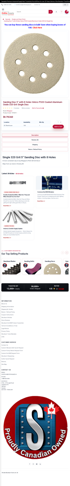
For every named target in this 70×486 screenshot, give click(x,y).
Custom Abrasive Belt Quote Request (12, 348)
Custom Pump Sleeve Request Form (12, 350)
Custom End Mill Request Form (10, 353)
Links (2, 337)
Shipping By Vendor (7, 309)
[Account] (56, 12)
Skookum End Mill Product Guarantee (12, 323)
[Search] (51, 12)
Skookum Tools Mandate (8, 334)
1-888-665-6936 (5, 378)
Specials (7, 19)
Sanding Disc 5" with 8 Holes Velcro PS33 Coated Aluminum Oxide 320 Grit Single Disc (28, 21)
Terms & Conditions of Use (9, 326)
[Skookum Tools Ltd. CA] (7, 13)
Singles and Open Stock (18, 19)
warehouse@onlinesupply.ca (9, 374)
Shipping (35, 144)
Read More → (7, 205)
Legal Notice (5, 328)
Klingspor (9, 111)
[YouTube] (36, 464)
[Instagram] (33, 464)
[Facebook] (29, 464)
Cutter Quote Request (7, 359)
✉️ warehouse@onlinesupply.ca (22, 4)
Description (35, 135)
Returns (3, 361)
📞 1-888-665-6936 (6, 4)
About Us (4, 304)
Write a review (26, 108)
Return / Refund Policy (35, 149)
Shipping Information (7, 306)
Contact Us (37, 4)
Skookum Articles (6, 317)
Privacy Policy (5, 331)
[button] (38, 108)
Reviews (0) (35, 140)
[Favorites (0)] (61, 12)
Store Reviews (5, 320)
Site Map (4, 364)
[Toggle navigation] (3, 9)
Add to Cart (58, 127)
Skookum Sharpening (7, 356)
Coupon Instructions (7, 315)
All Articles (19, 174)
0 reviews (16, 108)
